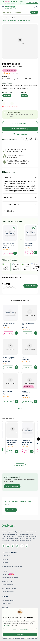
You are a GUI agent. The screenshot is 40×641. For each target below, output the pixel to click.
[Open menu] (3, 7)
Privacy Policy (6, 625)
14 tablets (7, 96)
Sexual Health (6, 556)
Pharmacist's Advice (11, 204)
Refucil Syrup (29, 243)
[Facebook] (3, 546)
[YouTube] (22, 546)
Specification (9, 211)
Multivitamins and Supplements (12, 566)
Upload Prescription (8, 592)
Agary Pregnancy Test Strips (28, 324)
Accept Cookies (20, 634)
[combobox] (9, 104)
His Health (5, 559)
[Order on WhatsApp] (15, 253)
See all (20, 408)
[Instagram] (8, 546)
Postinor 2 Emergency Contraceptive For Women (10, 358)
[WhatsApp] (26, 546)
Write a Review (30, 286)
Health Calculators (7, 585)
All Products (12, 18)
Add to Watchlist (21, 134)
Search (34, 12)
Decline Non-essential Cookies (20, 630)
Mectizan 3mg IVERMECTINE (26, 392)
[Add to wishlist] (14, 228)
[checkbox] (4, 112)
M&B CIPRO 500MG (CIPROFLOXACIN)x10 (9, 244)
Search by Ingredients (9, 588)
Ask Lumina (7, 574)
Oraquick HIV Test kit (8, 323)
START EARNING (32, 2)
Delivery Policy (6, 603)
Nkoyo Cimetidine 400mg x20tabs (12, 441)
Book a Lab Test (7, 581)
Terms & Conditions (8, 600)
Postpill (24, 357)
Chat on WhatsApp (12, 486)
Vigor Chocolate (7, 391)
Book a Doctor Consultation (10, 578)
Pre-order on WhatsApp (19, 129)
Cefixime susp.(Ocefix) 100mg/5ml (27, 441)
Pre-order (9, 253)
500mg (24, 96)
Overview (7, 178)
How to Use (8, 197)
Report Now (11, 510)
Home (3, 18)
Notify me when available (21, 123)
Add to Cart (28, 333)
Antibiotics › (20, 465)
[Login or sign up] (34, 7)
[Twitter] (12, 546)
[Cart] (37, 7)
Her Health (5, 563)
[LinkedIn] (17, 546)
